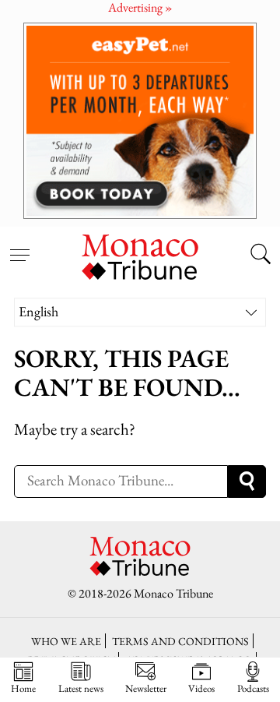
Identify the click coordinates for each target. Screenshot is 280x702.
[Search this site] (260, 255)
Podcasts (253, 688)
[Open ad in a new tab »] (140, 120)
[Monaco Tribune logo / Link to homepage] (140, 255)
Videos (201, 688)
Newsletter (145, 688)
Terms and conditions (180, 640)
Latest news (80, 688)
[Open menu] (19, 246)
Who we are (66, 640)
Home (23, 688)
